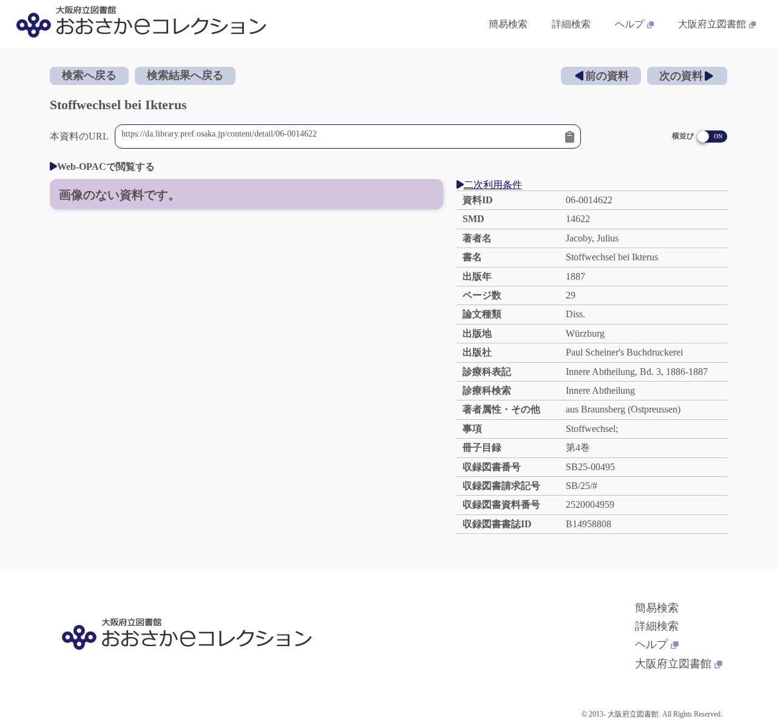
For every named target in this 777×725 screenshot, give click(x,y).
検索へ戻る (89, 75)
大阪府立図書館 (712, 24)
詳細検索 (571, 24)
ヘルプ (629, 24)
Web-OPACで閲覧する (106, 166)
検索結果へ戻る (185, 75)
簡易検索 (508, 24)
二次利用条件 (493, 185)
